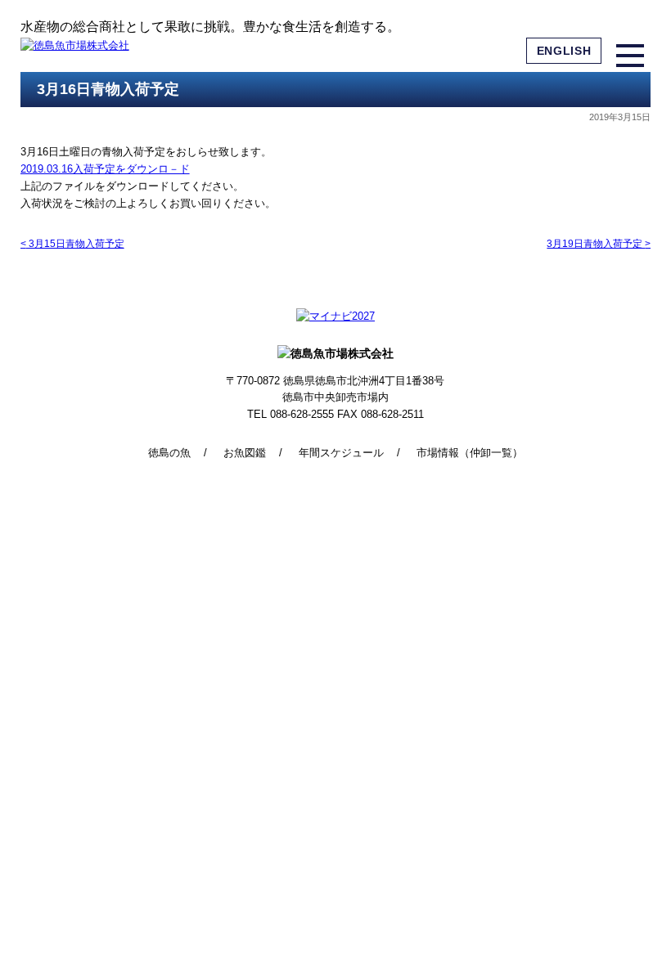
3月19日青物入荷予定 (599, 243)
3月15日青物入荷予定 (72, 243)
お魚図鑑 (244, 453)
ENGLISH (564, 50)
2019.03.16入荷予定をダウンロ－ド (105, 169)
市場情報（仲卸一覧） (470, 453)
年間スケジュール (341, 453)
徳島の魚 (169, 453)
